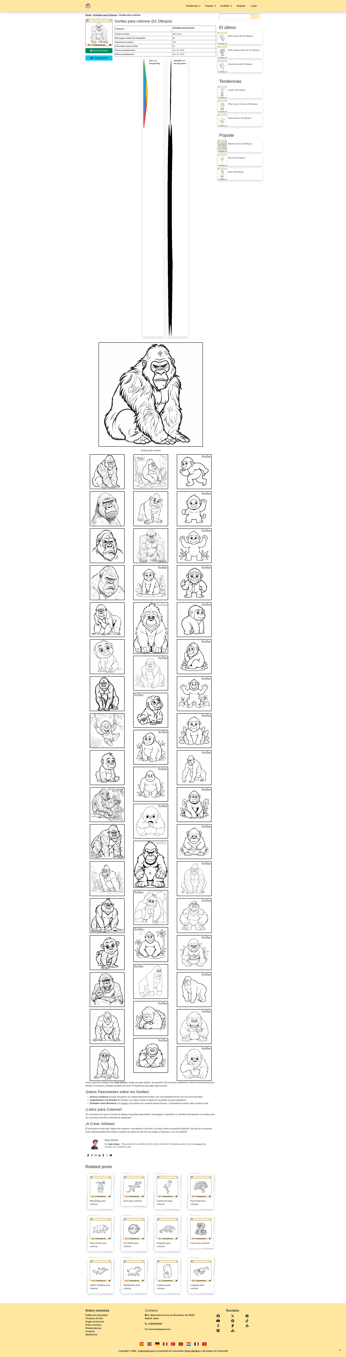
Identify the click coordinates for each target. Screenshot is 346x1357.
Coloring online (100, 58)
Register (241, 6)
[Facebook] (92, 1155)
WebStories (91, 1334)
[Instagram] (95, 1155)
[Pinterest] (232, 1320)
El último (225, 6)
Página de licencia (94, 1321)
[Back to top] (340, 1350)
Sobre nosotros (93, 1325)
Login (254, 6)
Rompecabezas (93, 1328)
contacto (198, 1144)
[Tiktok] (247, 1320)
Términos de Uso (94, 1318)
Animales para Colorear (105, 15)
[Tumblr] (103, 1155)
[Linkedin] (99, 1155)
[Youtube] (111, 1155)
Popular (209, 6)
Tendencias (192, 6)
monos (124, 1103)
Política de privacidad (96, 1315)
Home (88, 15)
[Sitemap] (232, 1330)
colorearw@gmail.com (159, 1329)
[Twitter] (107, 1155)
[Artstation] (247, 1325)
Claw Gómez (114, 1144)
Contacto (90, 1331)
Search (254, 16)
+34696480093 (154, 1324)
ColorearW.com (146, 1351)
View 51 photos (100, 50)
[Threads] (218, 1330)
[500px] (218, 1325)
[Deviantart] (88, 1155)
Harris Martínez (192, 1351)
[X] (232, 1316)
